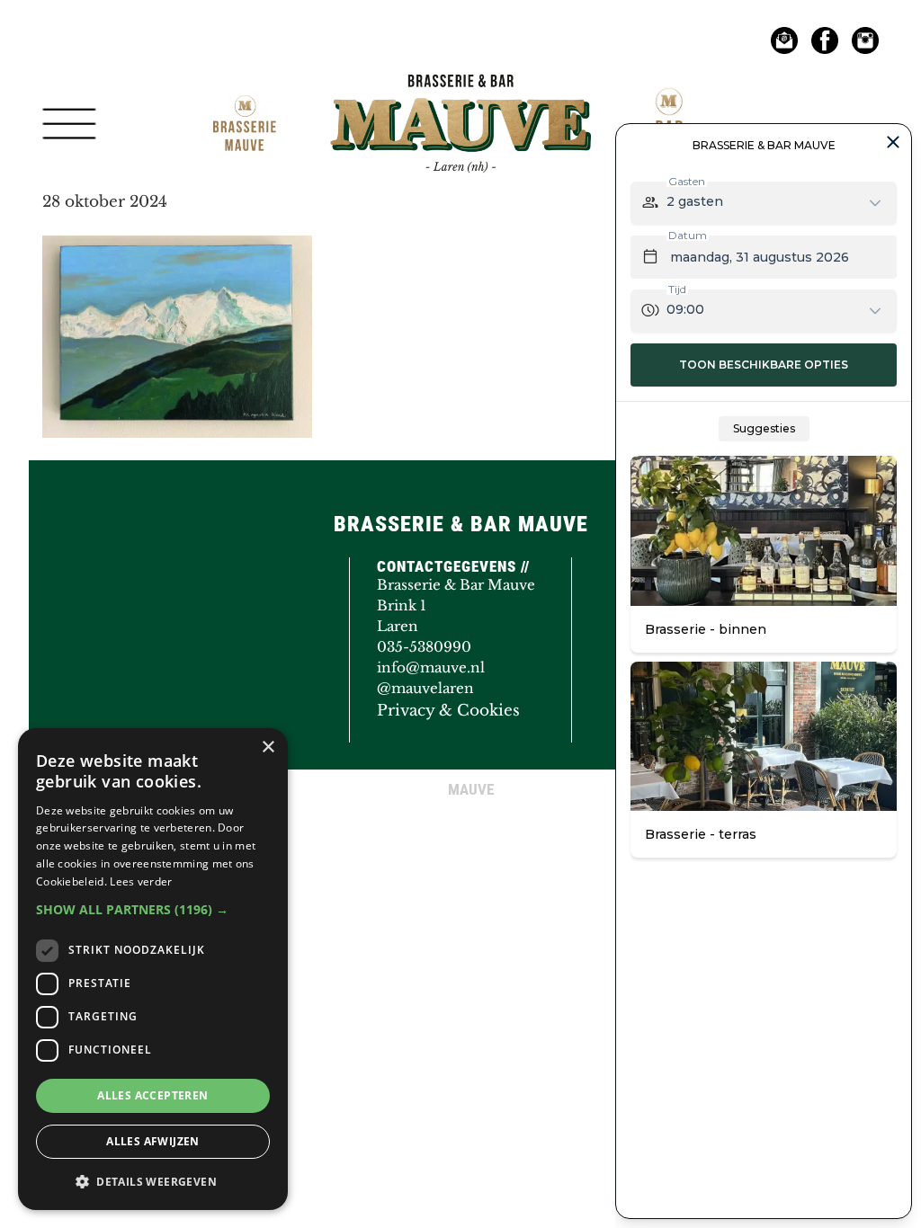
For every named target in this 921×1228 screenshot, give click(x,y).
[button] (153, 909)
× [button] (267, 747)
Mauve (377, 85)
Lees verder (141, 881)
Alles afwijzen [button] (153, 1141)
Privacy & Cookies (448, 710)
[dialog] (153, 969)
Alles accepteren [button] (152, 1095)
